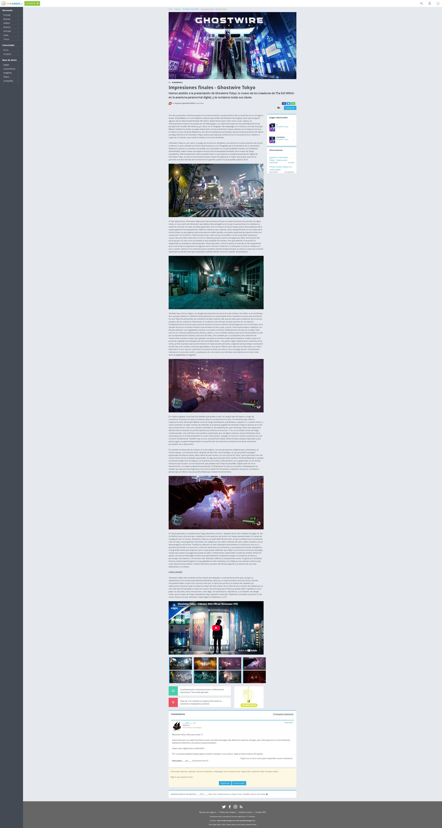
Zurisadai (261, 794)
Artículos (7, 31)
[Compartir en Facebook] (284, 103)
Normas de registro (207, 812)
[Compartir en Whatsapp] (293, 103)
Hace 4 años (289, 723)
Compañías (8, 81)
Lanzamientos (9, 68)
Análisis (6, 23)
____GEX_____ (187, 723)
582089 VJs (186, 725)
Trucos (6, 39)
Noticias (6, 19)
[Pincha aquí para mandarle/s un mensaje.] (267, 794)
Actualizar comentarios (284, 714)
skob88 (246, 794)
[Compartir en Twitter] (288, 103)
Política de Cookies (227, 812)
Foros (5, 50)
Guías (5, 35)
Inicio (170, 9)
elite (210, 794)
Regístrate (245, 758)
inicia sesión (257, 758)
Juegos (6, 64)
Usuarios (7, 54)
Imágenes (7, 72)
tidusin (253, 794)
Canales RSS (260, 812)
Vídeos (6, 77)
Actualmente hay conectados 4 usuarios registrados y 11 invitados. (232, 817)
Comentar (290, 108)
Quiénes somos (245, 812)
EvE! (214, 794)
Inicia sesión (239, 783)
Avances (7, 27)
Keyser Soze (237, 794)
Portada (6, 15)
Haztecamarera (224, 794)
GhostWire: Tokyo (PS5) (191, 9)
